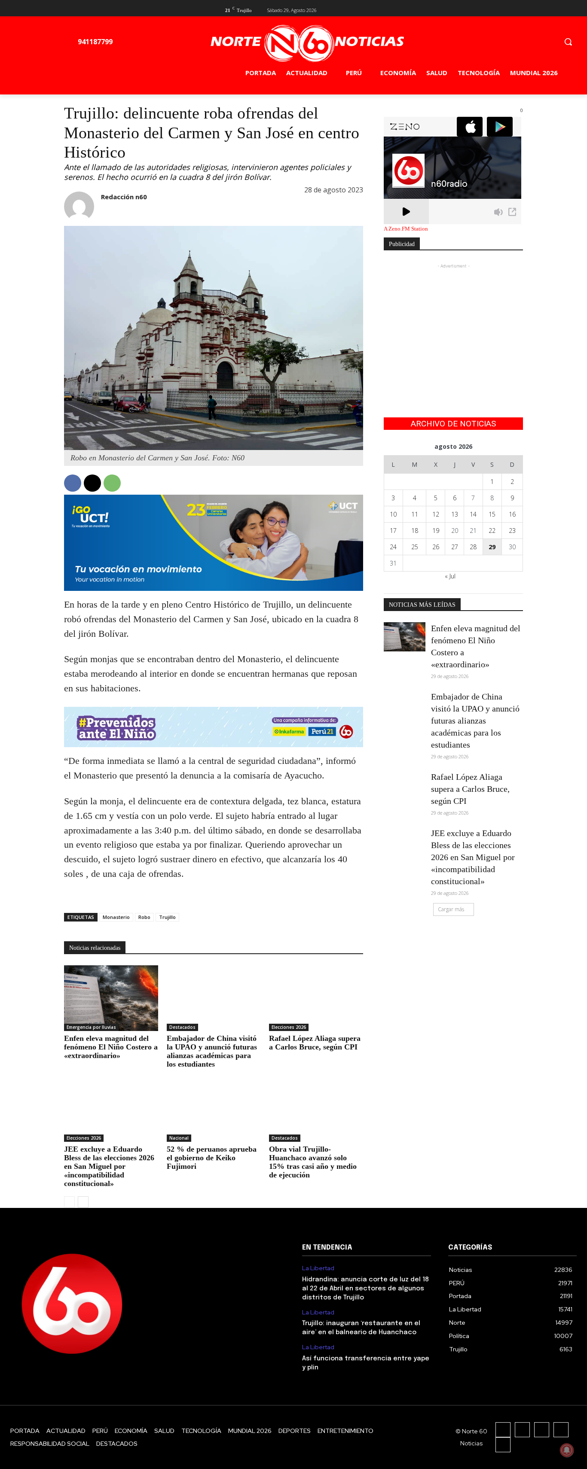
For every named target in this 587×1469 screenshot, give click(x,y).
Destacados (182, 1027)
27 (454, 547)
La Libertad (318, 1268)
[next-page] (83, 1201)
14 (473, 514)
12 (435, 514)
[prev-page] (69, 1201)
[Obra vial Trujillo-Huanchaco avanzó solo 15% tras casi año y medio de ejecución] (316, 1109)
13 (454, 514)
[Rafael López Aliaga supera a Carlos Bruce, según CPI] (316, 998)
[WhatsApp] (112, 483)
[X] (504, 9)
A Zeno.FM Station (406, 229)
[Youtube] (518, 9)
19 (435, 530)
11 (414, 514)
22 (492, 530)
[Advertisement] (453, 324)
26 (435, 547)
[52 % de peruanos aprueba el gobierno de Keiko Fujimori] (214, 1109)
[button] (568, 41)
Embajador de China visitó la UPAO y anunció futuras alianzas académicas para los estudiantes (212, 1051)
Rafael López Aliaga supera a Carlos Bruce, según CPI (315, 1042)
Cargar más (451, 909)
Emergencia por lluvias (91, 1027)
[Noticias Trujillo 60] (307, 43)
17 (393, 530)
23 (512, 530)
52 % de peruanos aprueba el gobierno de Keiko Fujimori (212, 1158)
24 (393, 547)
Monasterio (116, 917)
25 (414, 547)
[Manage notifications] (567, 1450)
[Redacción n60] (79, 207)
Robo (144, 917)
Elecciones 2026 (289, 1027)
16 (512, 514)
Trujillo (167, 917)
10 (393, 514)
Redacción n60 (124, 196)
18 (414, 530)
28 (473, 547)
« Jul (450, 576)
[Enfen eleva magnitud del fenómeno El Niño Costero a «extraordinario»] (111, 998)
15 (492, 514)
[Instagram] (522, 1429)
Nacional (179, 1138)
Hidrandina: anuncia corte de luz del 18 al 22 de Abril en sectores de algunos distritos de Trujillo (365, 1288)
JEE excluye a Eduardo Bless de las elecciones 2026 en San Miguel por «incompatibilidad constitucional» (109, 1166)
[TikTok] (541, 1429)
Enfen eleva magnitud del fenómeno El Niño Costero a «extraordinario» (111, 1047)
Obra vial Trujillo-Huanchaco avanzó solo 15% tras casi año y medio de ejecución (313, 1162)
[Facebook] (490, 9)
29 (492, 547)
